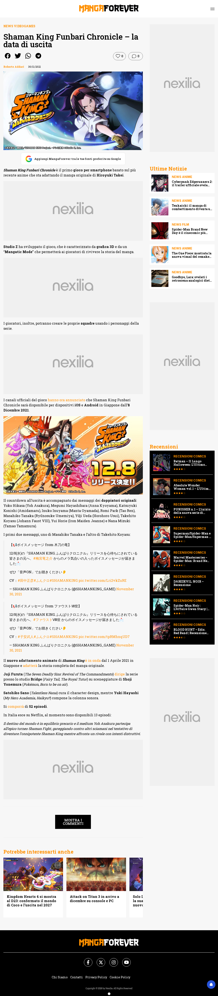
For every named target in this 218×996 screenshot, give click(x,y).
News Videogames (19, 26)
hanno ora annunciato (66, 400)
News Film (180, 224)
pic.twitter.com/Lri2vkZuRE (102, 580)
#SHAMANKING (64, 580)
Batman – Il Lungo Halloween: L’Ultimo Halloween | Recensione (191, 463)
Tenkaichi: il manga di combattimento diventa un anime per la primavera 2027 (192, 207)
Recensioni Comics (190, 456)
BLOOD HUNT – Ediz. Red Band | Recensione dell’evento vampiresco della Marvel (191, 631)
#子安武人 (26, 636)
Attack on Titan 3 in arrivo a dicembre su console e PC (94, 898)
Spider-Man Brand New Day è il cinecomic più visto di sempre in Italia (190, 231)
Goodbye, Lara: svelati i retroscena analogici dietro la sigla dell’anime (192, 278)
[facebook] (7, 58)
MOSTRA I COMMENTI (73, 822)
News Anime (182, 177)
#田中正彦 (26, 580)
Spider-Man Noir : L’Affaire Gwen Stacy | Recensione (190, 607)
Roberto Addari (13, 66)
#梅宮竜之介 (43, 558)
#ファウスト (43, 619)
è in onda (93, 660)
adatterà (30, 665)
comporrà (16, 706)
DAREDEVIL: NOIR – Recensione (189, 583)
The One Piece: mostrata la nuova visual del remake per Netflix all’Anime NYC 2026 (192, 255)
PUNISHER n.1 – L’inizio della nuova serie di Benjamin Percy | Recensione (192, 511)
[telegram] (38, 58)
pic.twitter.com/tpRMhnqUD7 (104, 636)
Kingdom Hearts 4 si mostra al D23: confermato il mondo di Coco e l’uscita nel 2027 (31, 900)
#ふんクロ (42, 580)
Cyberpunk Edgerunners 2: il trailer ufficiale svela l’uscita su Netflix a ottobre (192, 183)
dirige (120, 674)
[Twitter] (98, 960)
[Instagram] (111, 960)
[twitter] (18, 58)
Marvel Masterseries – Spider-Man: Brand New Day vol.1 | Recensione (192, 559)
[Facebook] (85, 960)
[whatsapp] (28, 58)
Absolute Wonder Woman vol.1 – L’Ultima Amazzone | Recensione (192, 487)
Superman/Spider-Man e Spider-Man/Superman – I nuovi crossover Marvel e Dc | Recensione (192, 535)
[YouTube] (124, 960)
